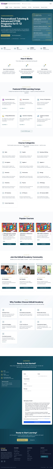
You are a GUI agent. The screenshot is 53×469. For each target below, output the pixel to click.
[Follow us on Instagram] (2, 461)
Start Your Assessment (26, 77)
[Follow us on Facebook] (5, 461)
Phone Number (27, 378)
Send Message (37, 422)
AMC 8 (15, 456)
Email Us (43, 451)
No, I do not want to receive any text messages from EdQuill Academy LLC (37, 416)
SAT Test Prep (16, 453)
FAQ (28, 453)
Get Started (44, 456)
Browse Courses (5, 35)
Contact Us (32, 440)
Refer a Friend (29, 458)
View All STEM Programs (25, 131)
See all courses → (48, 39)
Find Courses (8, 287)
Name (25, 373)
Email (39, 373)
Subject (25, 383)
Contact (51, 467)
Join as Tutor (29, 456)
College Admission (17, 458)
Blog (28, 451)
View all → (49, 15)
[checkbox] (24, 402)
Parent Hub (26, 287)
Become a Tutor (43, 287)
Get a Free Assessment (16, 35)
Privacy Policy (47, 418)
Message (25, 388)
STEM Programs (17, 451)
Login (51, 3)
